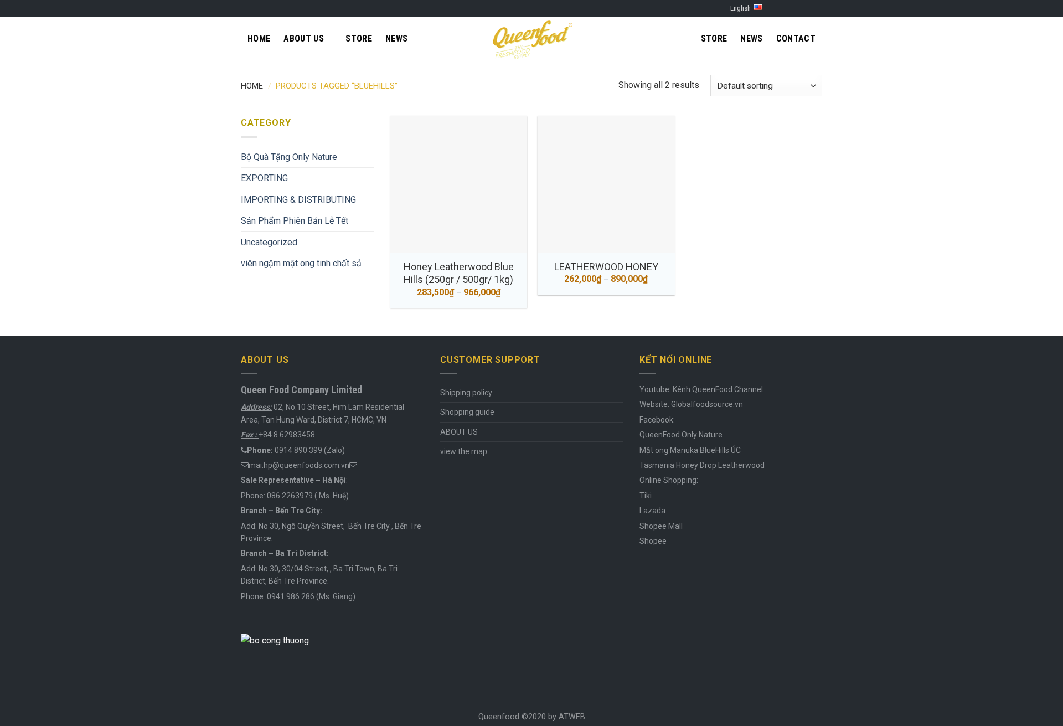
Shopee (653, 541)
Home (258, 38)
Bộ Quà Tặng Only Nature (289, 157)
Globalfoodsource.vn (707, 404)
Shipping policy (466, 392)
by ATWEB (566, 717)
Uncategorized (269, 242)
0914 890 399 (298, 450)
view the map (463, 451)
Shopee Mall (661, 526)
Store (358, 38)
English (740, 8)
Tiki (645, 495)
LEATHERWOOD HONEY (606, 266)
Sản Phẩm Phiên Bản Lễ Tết (294, 220)
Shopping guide (467, 412)
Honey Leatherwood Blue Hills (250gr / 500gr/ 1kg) (459, 273)
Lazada (652, 510)
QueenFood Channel (726, 389)
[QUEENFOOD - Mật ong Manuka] (531, 39)
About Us (303, 38)
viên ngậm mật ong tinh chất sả (301, 263)
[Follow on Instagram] (795, 8)
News (396, 38)
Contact (796, 38)
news (751, 38)
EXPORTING (264, 178)
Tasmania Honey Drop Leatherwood (702, 465)
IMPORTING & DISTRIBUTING (298, 199)
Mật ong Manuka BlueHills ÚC (690, 450)
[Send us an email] (816, 8)
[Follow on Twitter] (806, 8)
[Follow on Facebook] (785, 8)
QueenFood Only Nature (681, 434)
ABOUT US (459, 432)
